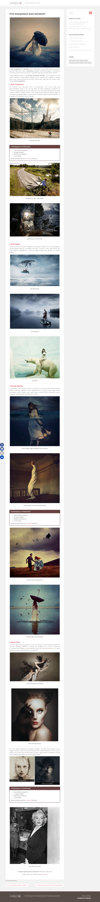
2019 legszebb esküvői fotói (76, 41)
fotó (78, 60)
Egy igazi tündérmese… (74, 47)
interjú (86, 60)
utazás (85, 62)
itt (37, 874)
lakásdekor (71, 62)
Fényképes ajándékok (53, 896)
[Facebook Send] (2, 449)
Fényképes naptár (40, 896)
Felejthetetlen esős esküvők (76, 38)
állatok (89, 62)
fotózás (81, 60)
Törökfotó (29, 158)
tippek (81, 62)
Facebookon (44, 874)
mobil (77, 62)
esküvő (73, 60)
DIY (70, 60)
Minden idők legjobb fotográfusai (77, 44)
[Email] (2, 453)
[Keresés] (90, 12)
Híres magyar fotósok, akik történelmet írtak (80, 50)
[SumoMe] (2, 457)
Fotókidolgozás (29, 896)
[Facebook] (2, 445)
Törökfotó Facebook (84, 898)
